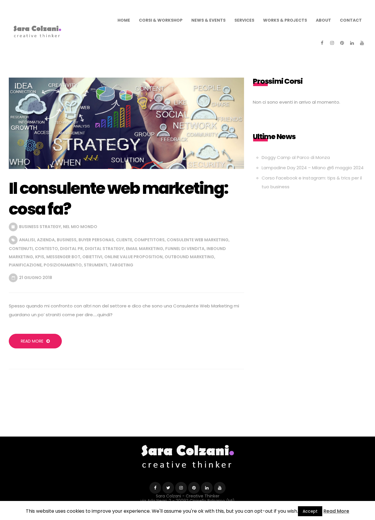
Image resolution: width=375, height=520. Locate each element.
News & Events (208, 20)
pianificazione (25, 265)
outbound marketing (189, 257)
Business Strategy (40, 227)
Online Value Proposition (133, 257)
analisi (27, 240)
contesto (46, 249)
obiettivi (92, 257)
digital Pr (71, 249)
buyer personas (96, 240)
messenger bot (63, 257)
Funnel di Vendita (184, 249)
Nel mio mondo (80, 227)
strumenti (95, 265)
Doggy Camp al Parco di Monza (296, 157)
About (323, 20)
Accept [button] (310, 511)
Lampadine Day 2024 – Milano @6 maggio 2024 (313, 168)
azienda (46, 240)
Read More (32, 341)
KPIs (39, 257)
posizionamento (63, 265)
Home (123, 20)
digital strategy (104, 249)
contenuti (21, 249)
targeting (121, 265)
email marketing (144, 249)
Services (244, 20)
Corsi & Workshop (161, 20)
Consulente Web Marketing (198, 240)
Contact (351, 20)
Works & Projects (285, 20)
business (66, 240)
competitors (149, 240)
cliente (124, 240)
